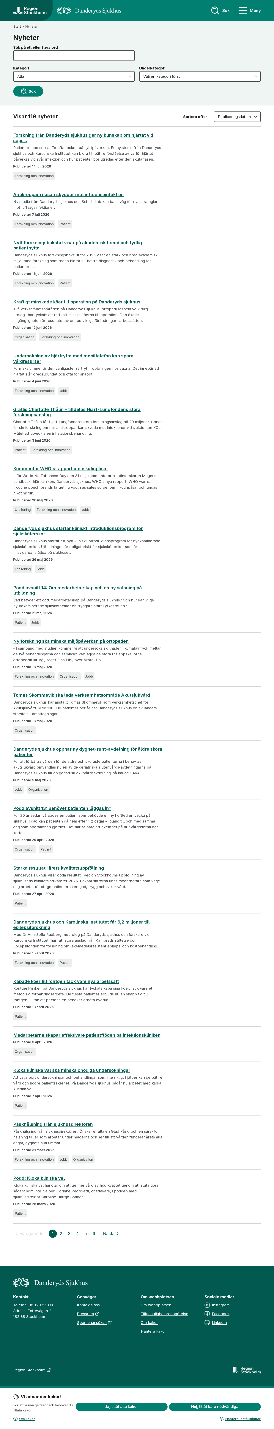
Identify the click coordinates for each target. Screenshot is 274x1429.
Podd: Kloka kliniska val (39, 1178)
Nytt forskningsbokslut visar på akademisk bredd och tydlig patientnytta (77, 245)
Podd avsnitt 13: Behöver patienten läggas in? (62, 808)
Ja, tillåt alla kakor (121, 1406)
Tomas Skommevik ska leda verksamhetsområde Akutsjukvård (81, 695)
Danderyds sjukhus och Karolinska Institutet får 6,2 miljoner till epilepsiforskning (81, 924)
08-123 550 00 (41, 1305)
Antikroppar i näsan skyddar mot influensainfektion (68, 194)
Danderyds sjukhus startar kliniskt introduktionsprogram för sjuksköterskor (78, 531)
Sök (32, 91)
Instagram (221, 1305)
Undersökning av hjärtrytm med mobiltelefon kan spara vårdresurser (73, 358)
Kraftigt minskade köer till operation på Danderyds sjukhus (76, 302)
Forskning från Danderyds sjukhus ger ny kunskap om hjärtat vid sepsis (83, 138)
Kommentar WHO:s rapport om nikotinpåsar (60, 468)
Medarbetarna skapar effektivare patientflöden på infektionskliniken (86, 1035)
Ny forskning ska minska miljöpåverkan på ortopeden (71, 641)
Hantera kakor (153, 1331)
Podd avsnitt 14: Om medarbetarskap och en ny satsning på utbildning (77, 590)
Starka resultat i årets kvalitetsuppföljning (58, 868)
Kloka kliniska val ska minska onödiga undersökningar (71, 1070)
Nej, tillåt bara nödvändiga (214, 1406)
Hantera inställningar (243, 1419)
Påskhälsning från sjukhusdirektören (53, 1124)
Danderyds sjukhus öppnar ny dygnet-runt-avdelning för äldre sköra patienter (87, 752)
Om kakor (27, 1419)
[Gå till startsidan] (30, 10)
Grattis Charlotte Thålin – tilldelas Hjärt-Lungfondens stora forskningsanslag (77, 412)
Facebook (220, 1314)
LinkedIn (219, 1322)
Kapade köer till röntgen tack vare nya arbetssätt (66, 981)
